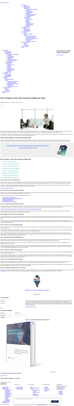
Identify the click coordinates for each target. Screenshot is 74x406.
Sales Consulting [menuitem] (27, 29)
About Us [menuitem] (25, 43)
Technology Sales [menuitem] (29, 19)
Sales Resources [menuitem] (24, 31)
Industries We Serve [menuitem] (27, 17)
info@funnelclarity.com (61, 388)
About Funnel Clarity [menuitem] (25, 42)
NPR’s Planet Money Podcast (8, 199)
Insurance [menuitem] (28, 18)
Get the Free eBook (30, 322)
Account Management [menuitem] (30, 15)
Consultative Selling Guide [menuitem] (31, 41)
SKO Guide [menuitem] (28, 40)
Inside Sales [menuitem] (28, 13)
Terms (39, 404)
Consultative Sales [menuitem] (29, 11)
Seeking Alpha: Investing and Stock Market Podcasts (12, 198)
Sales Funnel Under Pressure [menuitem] (31, 36)
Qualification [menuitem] (28, 16)
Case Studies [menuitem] (26, 45)
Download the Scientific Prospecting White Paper (28, 147)
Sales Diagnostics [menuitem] (27, 30)
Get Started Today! (37, 294)
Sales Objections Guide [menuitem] (30, 37)
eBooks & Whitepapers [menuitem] (9, 79)
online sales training (17, 221)
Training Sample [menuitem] (27, 26)
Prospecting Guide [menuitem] (29, 39)
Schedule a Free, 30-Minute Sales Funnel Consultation (37, 290)
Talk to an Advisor (60, 54)
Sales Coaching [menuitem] (26, 28)
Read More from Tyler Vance (30, 306)
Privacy (42, 404)
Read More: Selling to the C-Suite (6, 188)
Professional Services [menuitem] (30, 23)
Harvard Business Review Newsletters (10, 201)
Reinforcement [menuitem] (26, 6)
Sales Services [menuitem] (24, 27)
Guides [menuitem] (25, 35)
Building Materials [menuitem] (29, 24)
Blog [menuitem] (25, 32)
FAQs (45, 404)
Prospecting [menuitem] (28, 10)
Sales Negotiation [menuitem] (29, 12)
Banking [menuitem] (27, 20)
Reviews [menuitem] (25, 44)
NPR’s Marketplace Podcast (8, 200)
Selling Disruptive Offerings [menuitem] (31, 14)
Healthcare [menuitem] (28, 22)
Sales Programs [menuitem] (26, 8)
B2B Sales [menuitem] (28, 21)
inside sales (36, 270)
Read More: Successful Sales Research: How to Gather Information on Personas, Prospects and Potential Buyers (20, 209)
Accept (55, 401)
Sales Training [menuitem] (24, 5)
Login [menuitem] (23, 47)
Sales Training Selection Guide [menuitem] (31, 38)
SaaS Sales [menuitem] (28, 25)
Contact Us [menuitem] (47, 390)
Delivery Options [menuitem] (27, 7)
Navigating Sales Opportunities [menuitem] (32, 9)
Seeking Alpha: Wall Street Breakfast (9, 197)
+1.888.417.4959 (60, 389)
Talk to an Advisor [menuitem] (25, 46)
